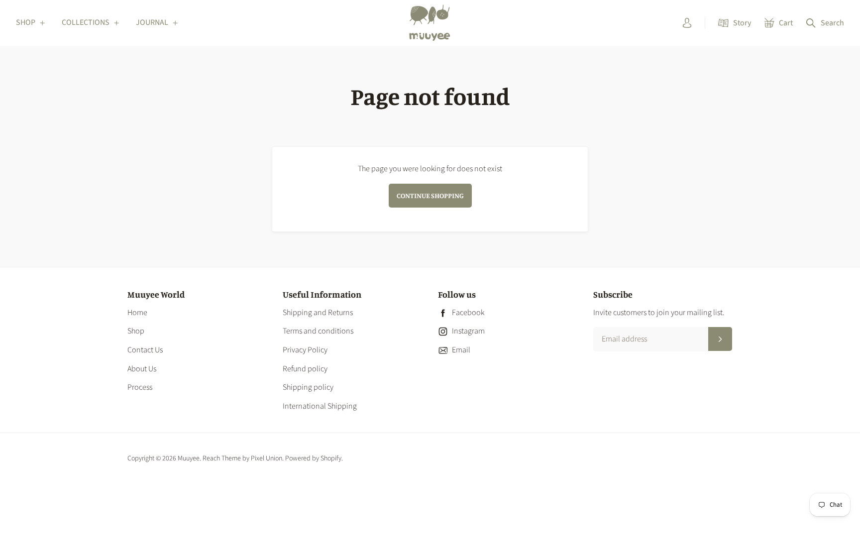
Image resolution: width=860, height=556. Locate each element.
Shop (135, 331)
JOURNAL (152, 22)
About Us (141, 368)
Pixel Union (266, 458)
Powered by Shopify (313, 458)
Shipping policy (308, 387)
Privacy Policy (305, 349)
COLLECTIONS (85, 22)
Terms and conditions (318, 331)
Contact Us (145, 349)
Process (139, 387)
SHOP (25, 22)
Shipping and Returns (318, 312)
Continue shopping (430, 195)
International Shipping (320, 406)
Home (137, 312)
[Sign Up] (720, 339)
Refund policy (305, 368)
